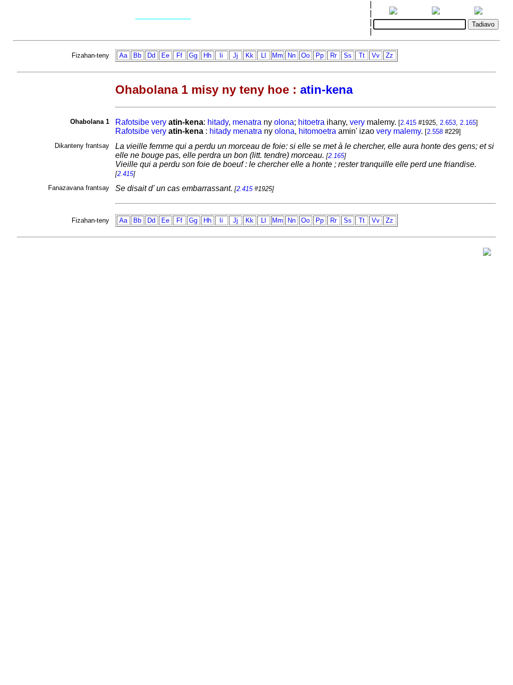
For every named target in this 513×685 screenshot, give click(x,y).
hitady (217, 122)
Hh (207, 55)
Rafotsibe (132, 122)
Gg (193, 55)
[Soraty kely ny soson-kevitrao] (487, 254)
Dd (151, 55)
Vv (376, 55)
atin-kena (326, 89)
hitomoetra (317, 131)
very (158, 122)
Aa (123, 55)
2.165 (468, 122)
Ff (179, 55)
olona (284, 122)
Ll (263, 55)
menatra (247, 122)
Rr (333, 55)
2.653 (448, 122)
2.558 (435, 131)
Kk (249, 55)
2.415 (408, 122)
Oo (305, 55)
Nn (292, 55)
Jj (235, 55)
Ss (348, 55)
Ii (221, 55)
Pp (320, 55)
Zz (389, 55)
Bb (137, 55)
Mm (277, 55)
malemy (407, 131)
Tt (362, 55)
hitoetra (311, 122)
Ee (165, 55)
